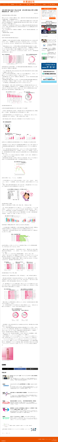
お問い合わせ (55, 439)
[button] (32, 369)
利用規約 (43, 439)
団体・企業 (4, 364)
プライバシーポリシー (48, 439)
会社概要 (40, 439)
